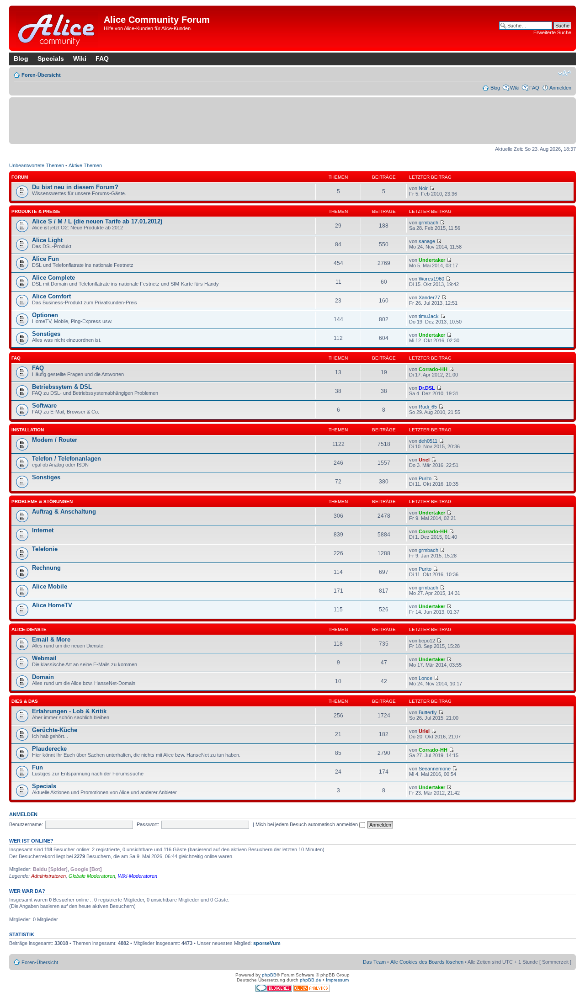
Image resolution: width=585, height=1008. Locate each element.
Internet (42, 530)
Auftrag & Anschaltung (64, 511)
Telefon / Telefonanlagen (66, 458)
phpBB (269, 974)
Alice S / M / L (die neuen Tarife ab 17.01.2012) (97, 221)
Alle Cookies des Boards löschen (426, 962)
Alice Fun (45, 258)
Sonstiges (46, 333)
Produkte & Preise (35, 211)
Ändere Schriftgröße (564, 73)
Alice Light (47, 240)
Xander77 (429, 297)
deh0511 (428, 441)
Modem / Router (54, 439)
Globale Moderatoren (92, 876)
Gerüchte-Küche (54, 730)
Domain (43, 677)
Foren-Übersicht (41, 75)
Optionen (45, 315)
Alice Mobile (49, 586)
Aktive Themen (85, 165)
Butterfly (428, 712)
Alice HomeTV (52, 605)
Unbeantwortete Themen (36, 165)
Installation (27, 429)
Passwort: (148, 824)
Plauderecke (49, 748)
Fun (37, 767)
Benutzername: (26, 824)
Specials (50, 58)
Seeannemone (435, 768)
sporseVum (267, 943)
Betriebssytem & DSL (62, 386)
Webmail (44, 658)
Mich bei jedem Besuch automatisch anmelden (307, 824)
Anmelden (560, 87)
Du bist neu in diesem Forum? (75, 187)
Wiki (79, 58)
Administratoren (48, 876)
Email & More (51, 639)
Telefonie (45, 549)
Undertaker (432, 260)
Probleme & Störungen (42, 501)
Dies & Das (24, 701)
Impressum (337, 979)
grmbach (428, 222)
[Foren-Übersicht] (57, 28)
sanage (427, 241)
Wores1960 (431, 278)
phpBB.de (310, 979)
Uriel (424, 459)
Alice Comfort (51, 296)
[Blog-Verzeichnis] (274, 989)
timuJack (429, 316)
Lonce (425, 678)
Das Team (374, 962)
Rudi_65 (428, 406)
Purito (425, 478)
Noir (423, 188)
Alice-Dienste (29, 629)
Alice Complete (53, 277)
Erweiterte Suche (552, 32)
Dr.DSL (427, 388)
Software (44, 405)
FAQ (102, 58)
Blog (21, 58)
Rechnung (46, 567)
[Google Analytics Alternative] (311, 989)
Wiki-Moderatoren (137, 876)
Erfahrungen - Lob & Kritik (69, 711)
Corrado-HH (433, 369)
